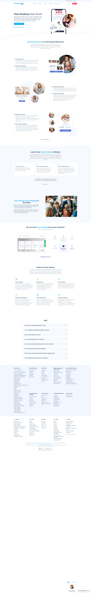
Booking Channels (17, 424)
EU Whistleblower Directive (49, 446)
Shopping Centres (57, 371)
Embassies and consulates (58, 372)
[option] (31, 243)
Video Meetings (16, 394)
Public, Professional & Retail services (58, 369)
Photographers (56, 398)
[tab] (55, 239)
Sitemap (43, 428)
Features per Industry (18, 369)
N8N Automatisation (17, 404)
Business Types (32, 424)
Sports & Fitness (45, 393)
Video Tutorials (44, 426)
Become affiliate (56, 430)
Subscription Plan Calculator (34, 430)
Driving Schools (68, 395)
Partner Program (57, 435)
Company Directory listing (33, 426)
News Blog (55, 428)
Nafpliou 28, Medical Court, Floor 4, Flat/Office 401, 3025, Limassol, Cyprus (44, 443)
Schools (43, 372)
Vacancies (55, 426)
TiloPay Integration (17, 409)
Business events (56, 405)
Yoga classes (44, 399)
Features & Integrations (18, 422)
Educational (44, 368)
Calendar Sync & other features (19, 376)
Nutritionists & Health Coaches (71, 383)
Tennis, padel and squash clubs (46, 404)
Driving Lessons (69, 393)
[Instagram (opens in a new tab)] (76, 434)
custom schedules (22, 67)
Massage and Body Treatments (71, 369)
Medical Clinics (68, 372)
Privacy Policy (68, 424)
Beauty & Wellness (33, 368)
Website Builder (17, 380)
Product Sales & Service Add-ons (19, 372)
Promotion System (17, 379)
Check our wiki (72, 250)
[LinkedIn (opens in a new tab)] (71, 434)
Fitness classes (44, 398)
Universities (44, 369)
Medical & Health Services (71, 368)
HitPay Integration (17, 408)
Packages (15, 387)
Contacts (55, 425)
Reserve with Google (17, 391)
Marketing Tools (17, 382)
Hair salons (31, 371)
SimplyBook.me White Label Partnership (58, 437)
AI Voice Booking (17, 435)
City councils (56, 373)
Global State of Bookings (58, 438)
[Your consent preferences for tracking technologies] (89, 591)
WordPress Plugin (17, 402)
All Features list (16, 421)
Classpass (15, 429)
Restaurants (56, 400)
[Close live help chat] (75, 582)
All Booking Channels (45, 256)
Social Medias (16, 430)
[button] (34, 3)
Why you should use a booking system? (21, 385)
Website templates (17, 425)
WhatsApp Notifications (18, 397)
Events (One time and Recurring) (57, 402)
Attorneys (55, 380)
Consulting (31, 399)
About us (55, 422)
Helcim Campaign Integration (19, 405)
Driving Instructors (69, 396)
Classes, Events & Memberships (19, 371)
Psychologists (68, 378)
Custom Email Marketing (18, 398)
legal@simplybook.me (49, 445)
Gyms (42, 396)
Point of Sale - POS (17, 386)
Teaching (43, 378)
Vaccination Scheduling (70, 382)
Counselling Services (33, 396)
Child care (43, 380)
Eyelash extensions (32, 369)
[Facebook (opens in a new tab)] (67, 434)
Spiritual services (32, 401)
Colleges (43, 371)
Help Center (44, 422)
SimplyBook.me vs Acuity (18, 436)
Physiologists (68, 376)
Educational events (45, 379)
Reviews (55, 421)
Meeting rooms (56, 404)
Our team (55, 424)
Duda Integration (17, 407)
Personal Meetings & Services (33, 394)
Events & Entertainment (59, 393)
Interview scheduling (57, 377)
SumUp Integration (17, 411)
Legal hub (31, 432)
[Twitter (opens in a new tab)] (69, 434)
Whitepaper (56, 433)
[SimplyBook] (18, 4)
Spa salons (31, 372)
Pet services (31, 400)
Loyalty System (16, 401)
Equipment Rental (57, 399)
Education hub (31, 433)
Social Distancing (69, 380)
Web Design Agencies (57, 382)
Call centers (56, 375)
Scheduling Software (17, 383)
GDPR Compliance (69, 422)
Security (67, 429)
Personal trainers (45, 395)
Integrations (16, 396)
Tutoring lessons (44, 376)
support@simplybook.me (31, 445)
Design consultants (32, 403)
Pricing (45, 3)
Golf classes (44, 400)
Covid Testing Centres (70, 379)
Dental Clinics (68, 371)
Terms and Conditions (70, 421)
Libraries (43, 374)
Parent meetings (44, 375)
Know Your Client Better (18, 374)
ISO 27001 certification (70, 430)
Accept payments (17, 378)
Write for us (56, 429)
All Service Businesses (33, 429)
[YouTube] (74, 434)
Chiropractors (68, 374)
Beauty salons (31, 374)
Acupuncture (68, 375)
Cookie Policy (68, 426)
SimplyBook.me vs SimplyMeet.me (20, 426)
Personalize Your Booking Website (20, 375)
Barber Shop (31, 376)
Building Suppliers (57, 383)
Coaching (31, 397)
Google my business (17, 390)
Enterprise (31, 422)
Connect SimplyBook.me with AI (19, 412)
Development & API (32, 425)
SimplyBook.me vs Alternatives (19, 428)
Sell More (15, 433)
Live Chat (43, 421)
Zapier (15, 389)
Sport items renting (45, 402)
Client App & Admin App (18, 400)
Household (31, 404)
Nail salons (31, 375)
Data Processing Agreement (71, 425)
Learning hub (31, 435)
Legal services (56, 379)
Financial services (57, 376)
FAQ (42, 425)
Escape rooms (56, 396)
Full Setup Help (32, 428)
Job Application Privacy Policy (71, 428)
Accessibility (68, 432)
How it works (44, 424)
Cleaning (30, 405)
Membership (16, 393)
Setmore (15, 432)
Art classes (56, 395)
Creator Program (57, 440)
